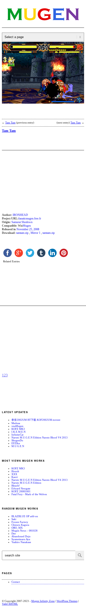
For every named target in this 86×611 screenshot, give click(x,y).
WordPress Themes (67, 601)
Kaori (14, 477)
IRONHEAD (20, 215)
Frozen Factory (19, 522)
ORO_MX (17, 527)
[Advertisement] (40, 114)
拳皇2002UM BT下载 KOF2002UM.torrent (35, 419)
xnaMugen (17, 426)
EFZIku (15, 443)
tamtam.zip (22, 233)
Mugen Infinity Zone (43, 601)
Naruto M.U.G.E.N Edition (26, 482)
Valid (10, 603)
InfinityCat (17, 434)
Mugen (27, 225)
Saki (13, 519)
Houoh (15, 471)
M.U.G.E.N (17, 446)
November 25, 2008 (27, 229)
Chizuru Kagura (20, 524)
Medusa (15, 423)
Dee (13, 533)
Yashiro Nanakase (21, 542)
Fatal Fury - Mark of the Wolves (29, 494)
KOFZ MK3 (18, 428)
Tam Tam (10, 122)
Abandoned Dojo (21, 536)
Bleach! (15, 485)
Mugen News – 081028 (24, 530)
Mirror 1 (35, 233)
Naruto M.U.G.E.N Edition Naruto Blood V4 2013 (39, 437)
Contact (15, 581)
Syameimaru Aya (20, 539)
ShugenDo (17, 440)
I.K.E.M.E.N (18, 431)
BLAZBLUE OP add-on (24, 516)
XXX (14, 474)
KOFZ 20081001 (21, 491)
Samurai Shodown (21, 222)
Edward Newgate (20, 488)
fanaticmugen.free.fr (29, 218)
